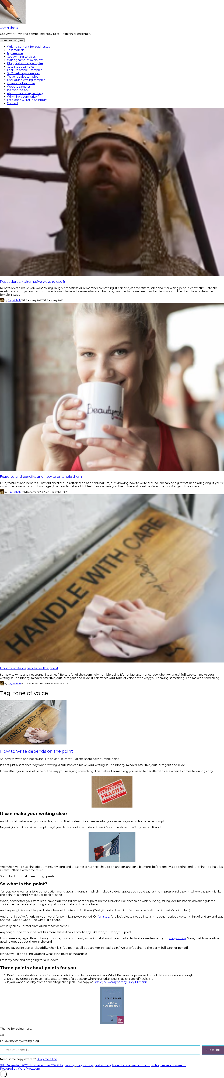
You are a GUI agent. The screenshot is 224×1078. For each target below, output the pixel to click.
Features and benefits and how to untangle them (41, 476)
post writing (102, 1065)
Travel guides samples (22, 76)
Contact (12, 103)
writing (156, 1065)
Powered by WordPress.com (20, 1068)
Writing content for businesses (28, 46)
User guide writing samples (26, 80)
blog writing (66, 1065)
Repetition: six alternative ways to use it (32, 281)
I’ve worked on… (18, 90)
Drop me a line (47, 1059)
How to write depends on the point (29, 668)
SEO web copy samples (23, 73)
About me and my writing (25, 93)
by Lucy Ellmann (120, 982)
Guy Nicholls (9, 27)
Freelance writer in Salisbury (27, 100)
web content (140, 1065)
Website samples (18, 86)
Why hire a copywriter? (23, 96)
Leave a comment (173, 1065)
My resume (15, 53)
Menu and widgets (12, 40)
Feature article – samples (24, 70)
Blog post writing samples (25, 63)
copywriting (177, 938)
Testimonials (15, 50)
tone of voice (121, 1065)
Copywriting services (21, 56)
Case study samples (20, 66)
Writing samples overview (25, 60)
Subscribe (213, 1050)
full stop (103, 916)
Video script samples (21, 83)
